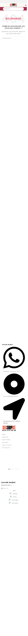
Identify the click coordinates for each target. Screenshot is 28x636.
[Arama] (22, 8)
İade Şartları (5, 442)
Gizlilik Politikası (6, 439)
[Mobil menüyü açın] (1, 5)
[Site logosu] (13, 5)
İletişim (4, 434)
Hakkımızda (5, 437)
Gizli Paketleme (6, 447)
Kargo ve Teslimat (6, 445)
